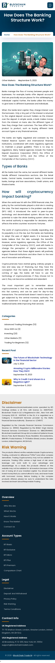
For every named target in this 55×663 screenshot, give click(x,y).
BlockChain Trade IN (22, 655)
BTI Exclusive (9, 549)
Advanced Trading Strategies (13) (20, 324)
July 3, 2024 (18, 363)
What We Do (10, 511)
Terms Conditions (12, 609)
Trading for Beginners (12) (16, 342)
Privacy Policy (10, 598)
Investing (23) (10, 333)
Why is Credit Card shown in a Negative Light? (29, 380)
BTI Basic (8, 544)
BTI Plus (7, 560)
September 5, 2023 (28, 80)
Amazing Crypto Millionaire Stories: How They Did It (31, 370)
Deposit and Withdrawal (15, 593)
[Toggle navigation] (50, 5)
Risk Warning (10, 604)
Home (7, 34)
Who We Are (10, 505)
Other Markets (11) (12, 338)
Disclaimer (9, 588)
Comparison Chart (13, 570)
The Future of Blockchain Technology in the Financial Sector (32, 359)
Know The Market (12, 521)
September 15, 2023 (22, 374)
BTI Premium (9, 565)
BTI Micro (8, 555)
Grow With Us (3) (12, 329)
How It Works (10, 516)
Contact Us (9, 526)
